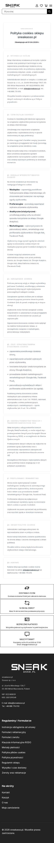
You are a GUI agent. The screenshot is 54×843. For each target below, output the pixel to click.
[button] (37, 5)
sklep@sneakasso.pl (32, 88)
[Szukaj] (49, 11)
